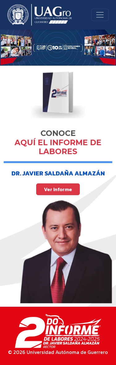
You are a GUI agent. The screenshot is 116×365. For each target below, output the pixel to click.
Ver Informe (58, 189)
